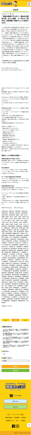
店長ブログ (15, 370)
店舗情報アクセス (10, 420)
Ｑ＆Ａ (17, 420)
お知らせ (15, 366)
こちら (10, 207)
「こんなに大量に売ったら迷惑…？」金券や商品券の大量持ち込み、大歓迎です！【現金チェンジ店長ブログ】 (16, 330)
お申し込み (15, 406)
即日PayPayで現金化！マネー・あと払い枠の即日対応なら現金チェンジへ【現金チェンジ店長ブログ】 (16, 346)
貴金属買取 (17, 417)
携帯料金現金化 (9, 417)
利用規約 (23, 420)
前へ (6, 320)
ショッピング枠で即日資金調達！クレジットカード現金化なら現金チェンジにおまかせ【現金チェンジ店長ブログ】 (16, 338)
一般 (12, 13)
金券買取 (24, 417)
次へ (25, 320)
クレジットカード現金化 (18, 414)
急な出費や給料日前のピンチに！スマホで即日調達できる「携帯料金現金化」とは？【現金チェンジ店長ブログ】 (16, 334)
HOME (8, 414)
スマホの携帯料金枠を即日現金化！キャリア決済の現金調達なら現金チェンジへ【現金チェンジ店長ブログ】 (16, 342)
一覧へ (15, 320)
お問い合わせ (15, 401)
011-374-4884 (17, 395)
